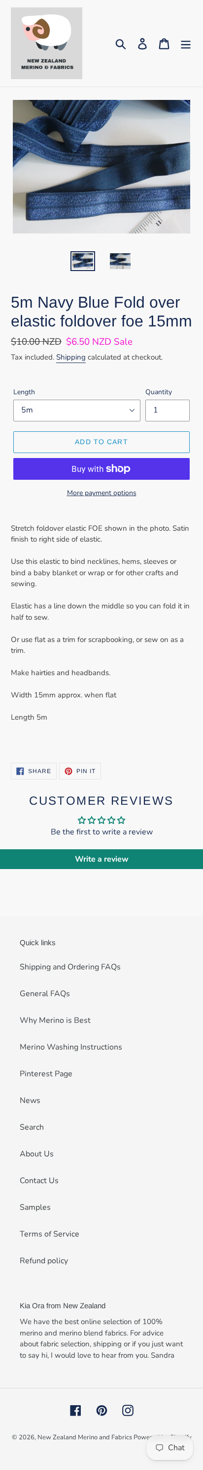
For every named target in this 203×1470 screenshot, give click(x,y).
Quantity (158, 392)
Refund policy (44, 1260)
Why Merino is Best (55, 1020)
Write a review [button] (102, 859)
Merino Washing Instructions (71, 1047)
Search (32, 1127)
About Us (37, 1153)
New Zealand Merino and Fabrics (85, 1437)
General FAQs (45, 993)
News (30, 1100)
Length (24, 392)
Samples (35, 1207)
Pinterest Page (46, 1073)
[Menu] (186, 43)
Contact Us (39, 1180)
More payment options (101, 493)
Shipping (71, 357)
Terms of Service (49, 1234)
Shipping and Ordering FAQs (70, 967)
